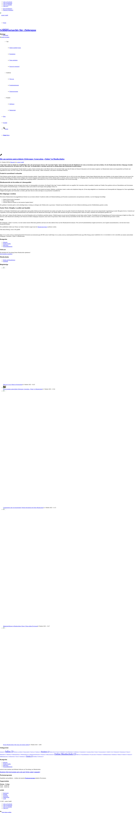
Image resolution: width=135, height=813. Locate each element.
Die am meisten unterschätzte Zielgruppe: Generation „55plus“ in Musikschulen (32, 159)
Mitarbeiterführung (25, 754)
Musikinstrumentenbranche (35, 754)
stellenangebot (12, 756)
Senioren (130, 754)
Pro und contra (93, 754)
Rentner (120, 754)
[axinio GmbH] (4, 15)
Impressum (6, 793)
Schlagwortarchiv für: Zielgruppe (18, 30)
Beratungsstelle (27, 751)
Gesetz (97, 751)
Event (58, 751)
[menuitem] (69, 9)
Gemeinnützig (83, 751)
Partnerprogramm (30, 778)
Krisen (128, 751)
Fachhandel (63, 751)
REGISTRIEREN (7, 8)
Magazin (12, 162)
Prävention (99, 754)
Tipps (17, 756)
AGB (4, 798)
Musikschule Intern (42, 227)
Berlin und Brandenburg (9, 260)
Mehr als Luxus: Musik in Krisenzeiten (12, 384)
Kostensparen (123, 751)
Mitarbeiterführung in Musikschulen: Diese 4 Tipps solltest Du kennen (20, 626)
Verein (29, 756)
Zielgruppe (41, 756)
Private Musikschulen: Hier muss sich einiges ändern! (16, 744)
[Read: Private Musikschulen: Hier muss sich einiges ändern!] (4, 628)
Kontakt (5, 794)
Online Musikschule (65, 754)
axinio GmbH (20, 162)
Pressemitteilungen (7, 246)
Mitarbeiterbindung (16, 754)
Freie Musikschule (70, 751)
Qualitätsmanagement (107, 754)
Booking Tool (53, 751)
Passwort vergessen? (8, 10)
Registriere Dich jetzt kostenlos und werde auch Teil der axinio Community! (20, 772)
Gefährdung (77, 751)
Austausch (2, 751)
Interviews (5, 245)
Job (112, 751)
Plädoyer (78, 754)
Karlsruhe (5, 261)
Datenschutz (6, 797)
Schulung (124, 754)
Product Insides (7, 243)
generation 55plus (91, 751)
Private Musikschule (85, 754)
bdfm (9, 751)
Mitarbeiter (9, 754)
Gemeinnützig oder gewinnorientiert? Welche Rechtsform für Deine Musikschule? (23, 507)
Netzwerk (43, 754)
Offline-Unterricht (50, 754)
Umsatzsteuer (23, 756)
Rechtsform (115, 754)
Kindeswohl (117, 751)
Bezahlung (38, 751)
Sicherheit (5, 796)
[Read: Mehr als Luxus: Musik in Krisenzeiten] (4, 268)
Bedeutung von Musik (18, 751)
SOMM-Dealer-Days (4, 756)
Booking (45, 752)
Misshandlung (3, 754)
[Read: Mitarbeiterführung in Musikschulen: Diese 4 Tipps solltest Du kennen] (4, 509)
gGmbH (109, 751)
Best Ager (33, 751)
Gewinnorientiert (102, 751)
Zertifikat (35, 756)
